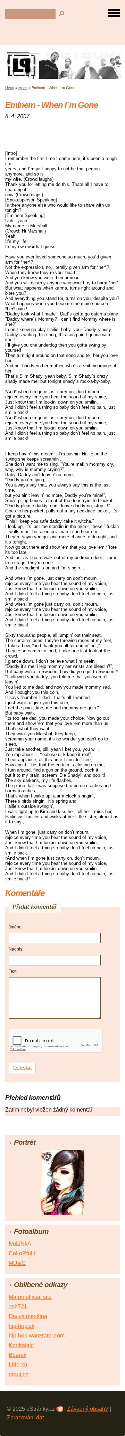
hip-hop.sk (21, 1326)
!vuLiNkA (20, 1244)
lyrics (22, 88)
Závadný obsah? (87, 1409)
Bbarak (17, 1355)
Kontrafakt (21, 1345)
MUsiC (17, 1263)
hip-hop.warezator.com (37, 1336)
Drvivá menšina (28, 1316)
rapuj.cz (18, 1374)
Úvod (9, 88)
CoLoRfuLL (23, 1253)
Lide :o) (18, 1365)
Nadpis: (16, 949)
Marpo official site (30, 1297)
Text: (13, 971)
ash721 (18, 1307)
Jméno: (16, 927)
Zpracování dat (25, 1417)
